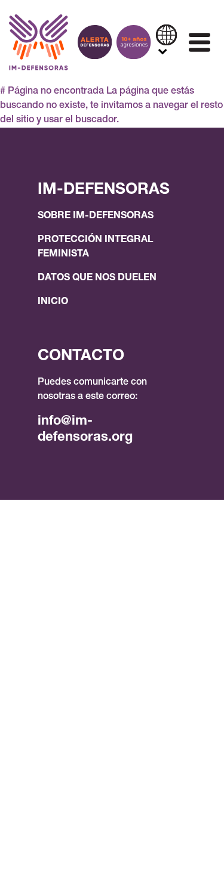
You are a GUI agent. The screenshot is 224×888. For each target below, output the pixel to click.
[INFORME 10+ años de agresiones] (133, 42)
